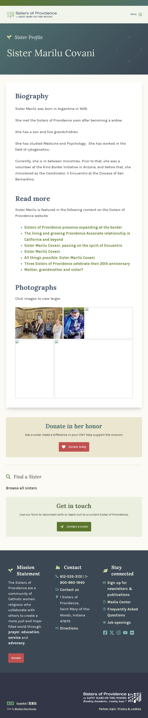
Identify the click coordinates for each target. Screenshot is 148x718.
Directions (69, 628)
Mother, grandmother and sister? (53, 270)
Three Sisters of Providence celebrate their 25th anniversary (77, 264)
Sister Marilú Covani (42, 251)
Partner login (107, 708)
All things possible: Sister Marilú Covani (59, 258)
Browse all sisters (21, 488)
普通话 (33, 703)
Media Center (119, 602)
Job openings (119, 622)
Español (22, 703)
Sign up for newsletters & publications (119, 589)
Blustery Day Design (25, 709)
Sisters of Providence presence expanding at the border (73, 227)
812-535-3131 (71, 576)
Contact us (69, 590)
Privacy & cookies (129, 708)
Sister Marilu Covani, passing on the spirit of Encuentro (73, 245)
